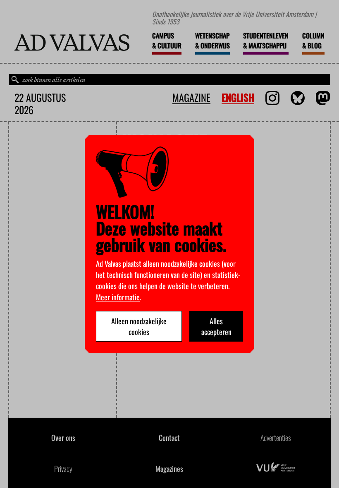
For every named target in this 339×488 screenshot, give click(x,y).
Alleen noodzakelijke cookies (139, 326)
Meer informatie (118, 297)
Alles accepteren (216, 326)
